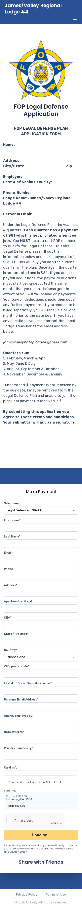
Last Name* (12, 536)
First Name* (12, 520)
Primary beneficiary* (18, 748)
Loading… (41, 835)
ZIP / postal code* (16, 666)
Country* (10, 650)
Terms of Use (55, 894)
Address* (10, 585)
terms (69, 848)
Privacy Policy (26, 894)
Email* (8, 552)
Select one (11, 503)
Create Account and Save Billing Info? (35, 782)
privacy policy (18, 851)
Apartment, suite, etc (19, 601)
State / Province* (16, 634)
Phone (8, 569)
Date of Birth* (14, 732)
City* (7, 617)
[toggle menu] (74, 18)
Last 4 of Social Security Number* (28, 683)
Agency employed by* (18, 715)
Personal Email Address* (21, 699)
